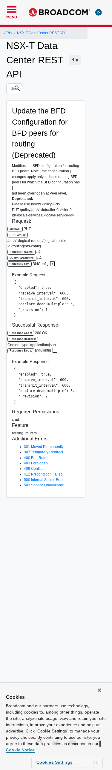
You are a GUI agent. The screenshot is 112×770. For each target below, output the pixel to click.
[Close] (99, 690)
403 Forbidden (36, 463)
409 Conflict (33, 469)
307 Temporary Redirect (43, 452)
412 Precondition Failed (43, 474)
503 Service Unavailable (44, 485)
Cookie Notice (20, 749)
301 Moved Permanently (44, 447)
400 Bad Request (38, 458)
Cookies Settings (54, 762)
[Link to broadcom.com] (59, 12)
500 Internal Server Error (44, 480)
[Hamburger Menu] (11, 9)
